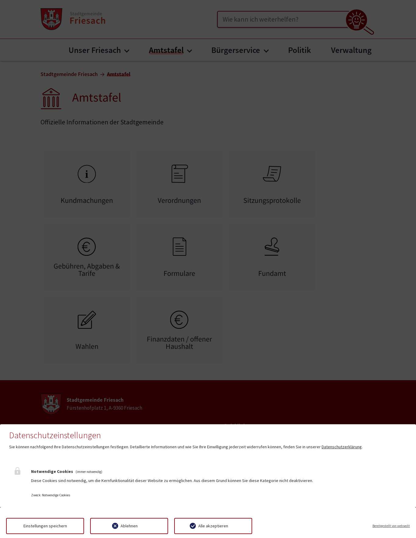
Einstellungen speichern (45, 526)
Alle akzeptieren (213, 526)
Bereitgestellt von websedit (391, 526)
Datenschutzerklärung (342, 446)
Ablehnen (129, 526)
